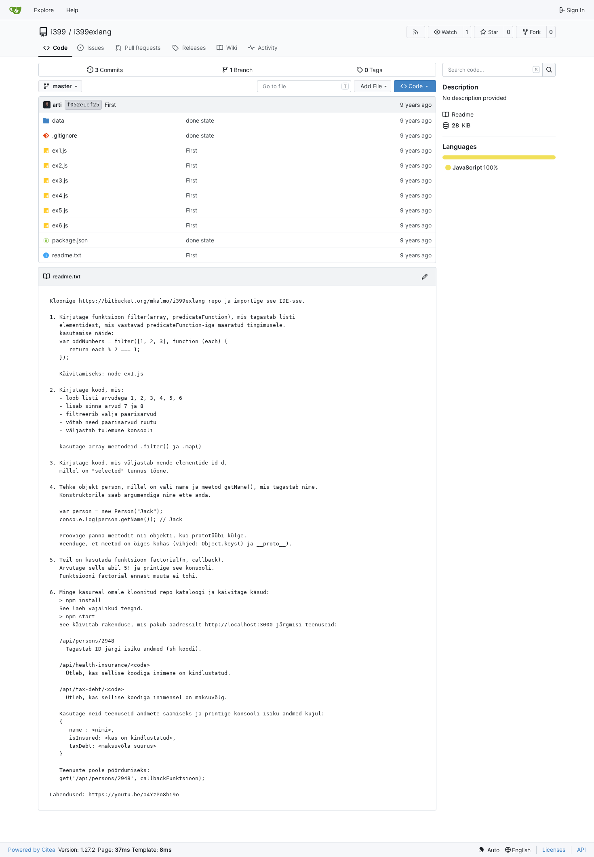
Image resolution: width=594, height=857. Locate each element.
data (58, 120)
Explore (44, 9)
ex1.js (59, 150)
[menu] (488, 849)
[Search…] (549, 70)
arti (57, 104)
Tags (373, 69)
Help (72, 9)
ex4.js (60, 195)
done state (200, 120)
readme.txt (66, 255)
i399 (58, 32)
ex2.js (59, 165)
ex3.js (60, 180)
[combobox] (304, 86)
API (581, 849)
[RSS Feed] (416, 32)
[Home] (15, 10)
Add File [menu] (371, 86)
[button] (445, 32)
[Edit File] (424, 276)
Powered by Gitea (31, 849)
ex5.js (60, 210)
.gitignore (64, 135)
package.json (70, 240)
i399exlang (93, 32)
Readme (463, 114)
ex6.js (60, 225)
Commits (109, 69)
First (110, 104)
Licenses (553, 849)
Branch (241, 69)
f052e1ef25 (83, 105)
